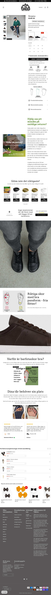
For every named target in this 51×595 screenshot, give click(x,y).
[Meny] (3, 7)
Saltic (4, 531)
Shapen (4, 536)
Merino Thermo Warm (12, 459)
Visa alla (25, 204)
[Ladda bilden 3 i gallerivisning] (4, 24)
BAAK (4, 514)
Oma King (5, 524)
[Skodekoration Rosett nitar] (7, 492)
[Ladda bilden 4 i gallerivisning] (4, 28)
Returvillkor (16, 517)
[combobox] (16, 456)
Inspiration (28, 525)
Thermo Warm (10, 467)
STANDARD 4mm (11, 451)
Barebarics (5, 517)
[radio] (31, 36)
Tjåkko (4, 541)
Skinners (5, 539)
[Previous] (48, 449)
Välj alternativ (7, 200)
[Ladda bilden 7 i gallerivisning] (4, 38)
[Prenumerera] (12, 575)
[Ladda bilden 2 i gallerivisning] (4, 20)
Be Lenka (5, 519)
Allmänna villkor (17, 519)
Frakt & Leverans (18, 514)
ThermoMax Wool (11, 474)
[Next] (50, 449)
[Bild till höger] (5, 39)
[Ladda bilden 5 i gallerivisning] (4, 31)
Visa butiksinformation (34, 64)
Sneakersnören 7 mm (44, 195)
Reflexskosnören (16, 195)
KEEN (4, 522)
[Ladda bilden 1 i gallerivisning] (4, 17)
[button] (25, 454)
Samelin (4, 534)
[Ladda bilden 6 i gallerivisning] (4, 35)
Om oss (27, 518)
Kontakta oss (17, 524)
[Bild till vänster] (5, 15)
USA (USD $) (6, 589)
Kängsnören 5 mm (25, 195)
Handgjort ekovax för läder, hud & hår (7, 195)
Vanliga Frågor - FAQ (28, 515)
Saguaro (5, 529)
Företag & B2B (29, 528)
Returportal (17, 526)
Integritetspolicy (18, 522)
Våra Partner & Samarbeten (29, 522)
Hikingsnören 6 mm (35, 195)
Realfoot (5, 526)
